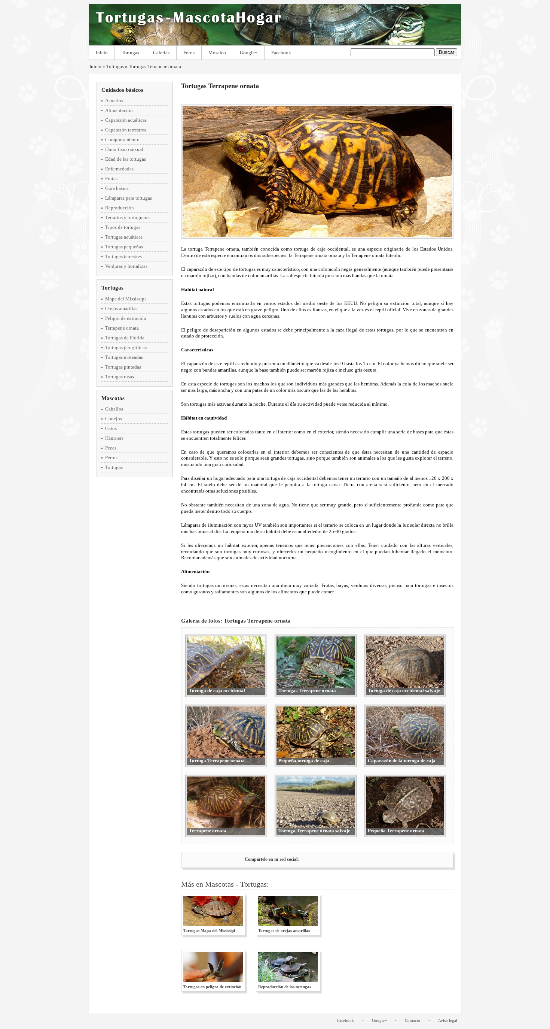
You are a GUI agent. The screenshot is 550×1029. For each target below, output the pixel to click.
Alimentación (119, 110)
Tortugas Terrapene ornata (155, 66)
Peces (110, 448)
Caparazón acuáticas (126, 120)
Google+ (248, 52)
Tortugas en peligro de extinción (212, 986)
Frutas (111, 178)
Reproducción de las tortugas (284, 986)
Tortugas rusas (119, 376)
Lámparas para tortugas (128, 198)
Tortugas (130, 52)
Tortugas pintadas (123, 367)
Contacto (412, 1020)
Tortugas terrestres (123, 256)
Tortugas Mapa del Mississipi (209, 930)
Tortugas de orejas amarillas (284, 930)
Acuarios (114, 100)
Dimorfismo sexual (124, 149)
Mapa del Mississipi (125, 299)
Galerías (161, 52)
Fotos (189, 52)
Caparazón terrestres (125, 130)
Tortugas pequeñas (124, 246)
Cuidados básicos (122, 90)
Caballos (114, 409)
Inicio (102, 52)
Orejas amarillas (121, 308)
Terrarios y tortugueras (127, 217)
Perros (111, 457)
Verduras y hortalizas (126, 266)
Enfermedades (119, 169)
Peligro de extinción (125, 318)
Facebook (281, 52)
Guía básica (117, 188)
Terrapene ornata (122, 328)
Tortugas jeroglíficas (126, 347)
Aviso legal (447, 1020)
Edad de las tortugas (125, 159)
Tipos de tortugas (122, 227)
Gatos (111, 428)
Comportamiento (122, 139)
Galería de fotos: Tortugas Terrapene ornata (236, 621)
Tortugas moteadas (124, 357)
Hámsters (114, 438)
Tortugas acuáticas (124, 237)
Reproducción (119, 208)
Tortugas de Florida (124, 338)
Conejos (113, 418)
